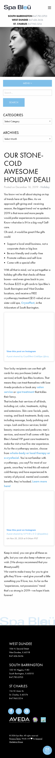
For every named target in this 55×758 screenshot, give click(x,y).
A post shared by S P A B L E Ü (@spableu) (27, 534)
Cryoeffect (28, 303)
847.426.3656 (36, 19)
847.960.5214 (35, 23)
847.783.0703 (40, 16)
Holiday (45, 187)
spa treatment (25, 392)
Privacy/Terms (15, 738)
